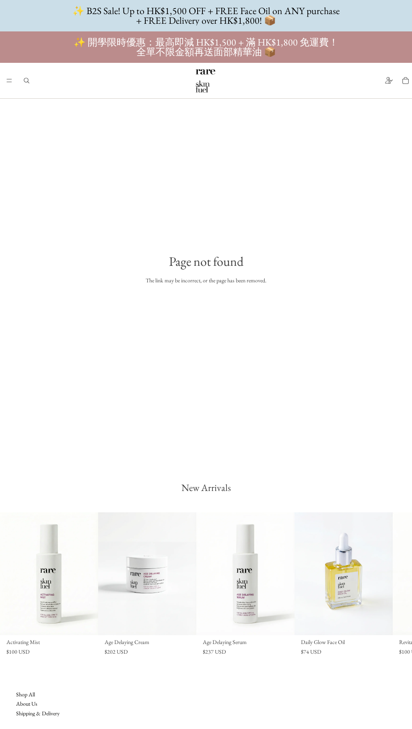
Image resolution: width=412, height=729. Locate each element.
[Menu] (9, 80)
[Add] (85, 623)
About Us (26, 703)
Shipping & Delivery (38, 713)
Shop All (25, 694)
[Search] (26, 80)
